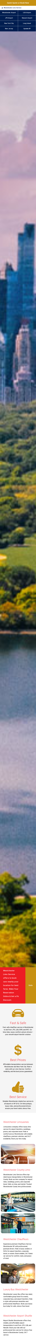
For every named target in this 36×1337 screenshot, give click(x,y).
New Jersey (9, 29)
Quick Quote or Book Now (18, 3)
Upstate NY (27, 29)
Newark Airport (27, 18)
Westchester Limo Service (12, 8)
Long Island (27, 23)
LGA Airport (27, 12)
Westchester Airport (9, 12)
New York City (9, 23)
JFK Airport (9, 18)
